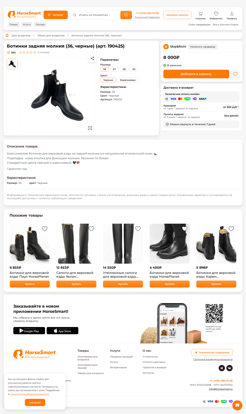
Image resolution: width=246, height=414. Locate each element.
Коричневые (128, 80)
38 (124, 69)
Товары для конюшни (90, 373)
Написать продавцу (202, 46)
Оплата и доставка (154, 362)
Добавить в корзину (196, 74)
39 (133, 69)
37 (114, 69)
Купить (30, 284)
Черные (108, 80)
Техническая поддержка (147, 17)
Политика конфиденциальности (213, 359)
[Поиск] (126, 15)
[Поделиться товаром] (92, 58)
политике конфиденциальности (29, 394)
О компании (150, 356)
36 (104, 69)
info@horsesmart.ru (221, 389)
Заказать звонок (177, 15)
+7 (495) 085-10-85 (147, 13)
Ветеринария (118, 367)
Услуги (114, 362)
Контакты (148, 372)
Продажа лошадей (121, 356)
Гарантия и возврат (155, 367)
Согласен (35, 402)
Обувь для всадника (50, 35)
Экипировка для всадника (87, 358)
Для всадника (21, 35)
